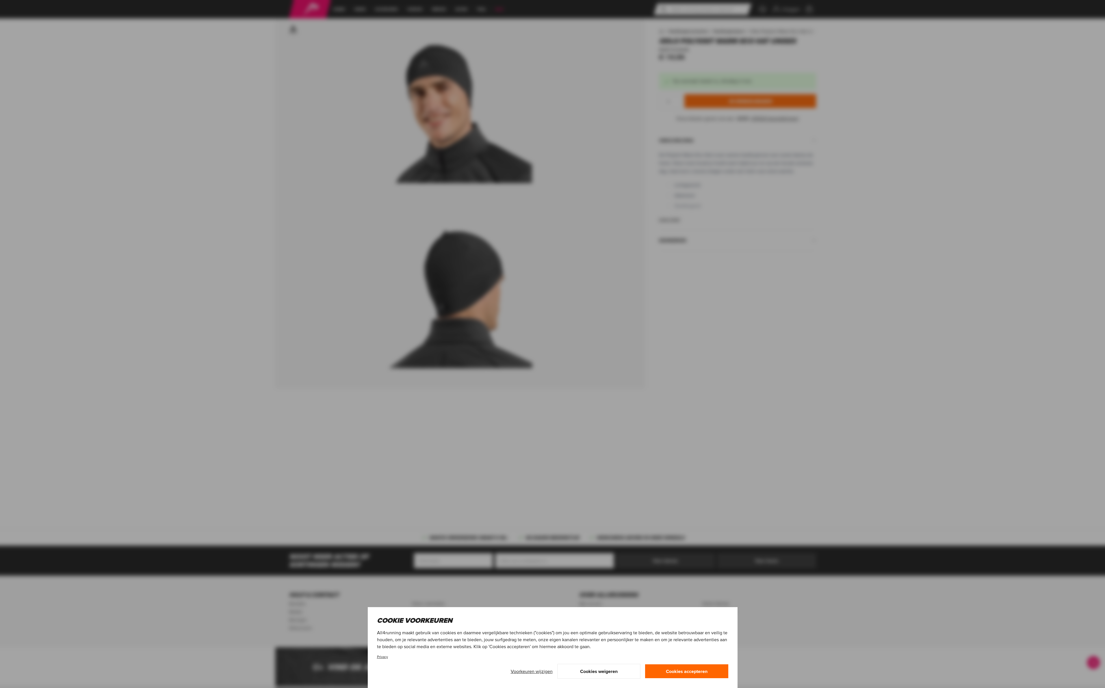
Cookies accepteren (686, 671)
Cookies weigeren (599, 671)
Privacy (382, 657)
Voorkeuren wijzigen (532, 671)
